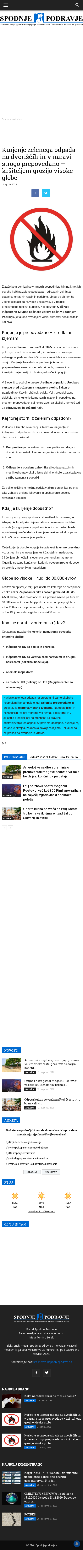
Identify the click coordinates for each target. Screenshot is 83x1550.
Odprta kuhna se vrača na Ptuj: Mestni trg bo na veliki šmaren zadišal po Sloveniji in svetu (50, 813)
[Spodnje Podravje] (41, 19)
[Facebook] (36, 1373)
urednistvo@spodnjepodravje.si (53, 1362)
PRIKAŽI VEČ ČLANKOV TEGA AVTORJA (54, 757)
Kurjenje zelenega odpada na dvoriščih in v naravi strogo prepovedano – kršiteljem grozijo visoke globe (52, 1418)
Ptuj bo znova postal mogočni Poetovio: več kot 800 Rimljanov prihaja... (50, 1083)
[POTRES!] (11, 1519)
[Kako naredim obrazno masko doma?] (11, 1401)
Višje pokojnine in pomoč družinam (28, 1147)
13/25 (41, 1205)
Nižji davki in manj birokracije (25, 1142)
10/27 (68, 1205)
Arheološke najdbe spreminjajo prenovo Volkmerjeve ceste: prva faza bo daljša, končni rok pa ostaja (51, 771)
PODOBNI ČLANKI (14, 757)
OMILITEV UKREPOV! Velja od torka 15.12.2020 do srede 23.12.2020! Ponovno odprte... (50, 1497)
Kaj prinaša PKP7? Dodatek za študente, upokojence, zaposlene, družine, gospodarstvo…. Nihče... (51, 1476)
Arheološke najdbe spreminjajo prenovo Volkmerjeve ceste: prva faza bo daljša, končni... (51, 1064)
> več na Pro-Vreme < (41, 1211)
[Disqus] (41, 889)
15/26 (15, 1205)
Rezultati (51, 1172)
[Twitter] (47, 1373)
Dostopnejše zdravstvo (22, 1153)
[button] (77, 5)
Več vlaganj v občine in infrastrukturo (29, 1158)
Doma (5, 119)
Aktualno (17, 119)
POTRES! (30, 1514)
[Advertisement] (41, 71)
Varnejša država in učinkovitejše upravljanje (33, 1163)
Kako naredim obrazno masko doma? (50, 1396)
